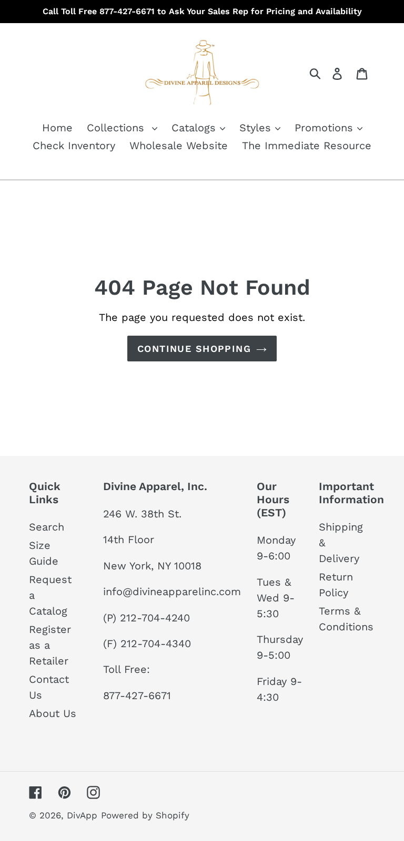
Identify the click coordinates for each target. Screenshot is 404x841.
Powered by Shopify (145, 815)
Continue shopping (194, 348)
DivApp (82, 815)
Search (46, 527)
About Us (52, 713)
